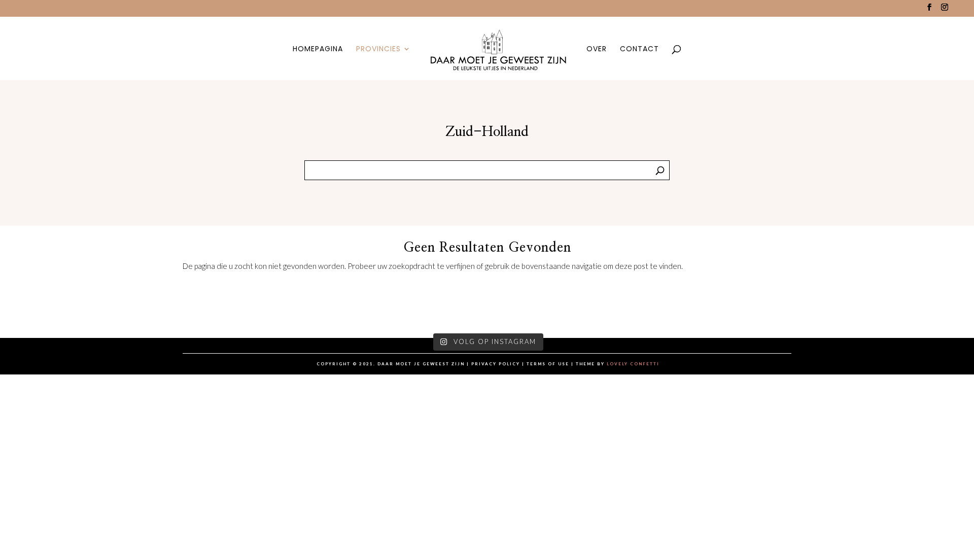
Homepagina (318, 49)
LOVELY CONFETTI (633, 363)
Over (596, 49)
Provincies (378, 49)
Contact (639, 49)
